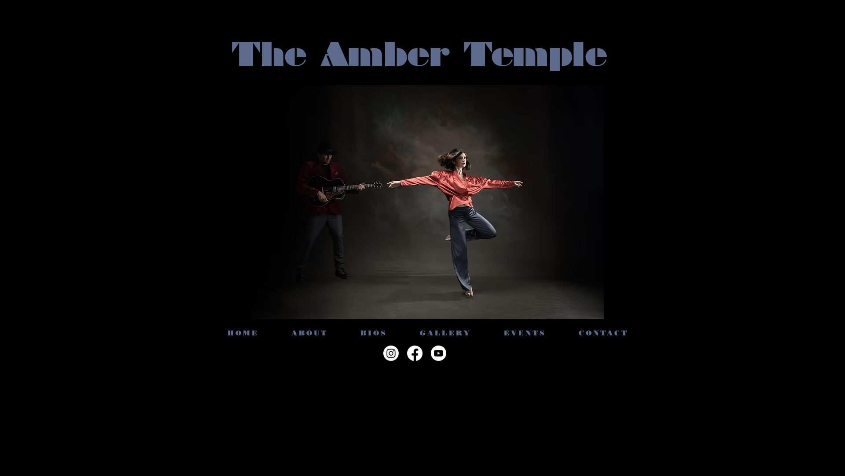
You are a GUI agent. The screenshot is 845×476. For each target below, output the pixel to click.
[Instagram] (391, 353)
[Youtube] (438, 353)
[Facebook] (414, 353)
